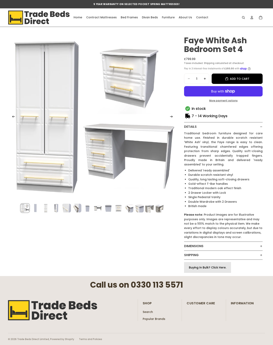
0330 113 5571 (157, 284)
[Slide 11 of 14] (129, 208)
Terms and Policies (90, 339)
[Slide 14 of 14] (160, 208)
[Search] (243, 17)
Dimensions (193, 246)
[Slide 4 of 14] (56, 208)
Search (148, 312)
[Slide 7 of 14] (87, 208)
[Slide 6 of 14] (77, 208)
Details (190, 126)
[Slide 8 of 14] (97, 208)
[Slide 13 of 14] (149, 208)
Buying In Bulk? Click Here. (207, 267)
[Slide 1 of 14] (25, 208)
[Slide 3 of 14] (45, 208)
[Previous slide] (12, 117)
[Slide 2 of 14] (35, 208)
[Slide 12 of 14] (139, 208)
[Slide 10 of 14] (118, 208)
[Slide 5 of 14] (66, 208)
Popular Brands (154, 319)
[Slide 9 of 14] (108, 208)
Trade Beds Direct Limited (33, 339)
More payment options (223, 100)
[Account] (251, 17)
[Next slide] (172, 117)
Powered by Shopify (62, 339)
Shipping (191, 255)
